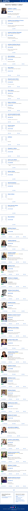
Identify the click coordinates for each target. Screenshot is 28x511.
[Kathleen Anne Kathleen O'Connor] (4, 23)
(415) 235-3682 (10, 231)
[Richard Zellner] (4, 128)
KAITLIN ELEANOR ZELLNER (14, 114)
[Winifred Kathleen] (4, 185)
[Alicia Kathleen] (4, 58)
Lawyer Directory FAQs (19, 497)
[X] (16, 507)
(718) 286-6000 (10, 162)
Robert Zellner (11, 194)
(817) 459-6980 (10, 35)
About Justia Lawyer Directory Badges (20, 496)
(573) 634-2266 (10, 59)
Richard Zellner (11, 125)
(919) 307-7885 (10, 268)
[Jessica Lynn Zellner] (4, 162)
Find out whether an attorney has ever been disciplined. (6, 497)
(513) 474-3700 (10, 393)
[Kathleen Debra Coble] (4, 342)
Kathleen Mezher (12, 390)
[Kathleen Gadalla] (4, 255)
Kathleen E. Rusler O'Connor (14, 314)
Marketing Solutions (14, 509)
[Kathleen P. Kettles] (4, 467)
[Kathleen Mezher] (4, 392)
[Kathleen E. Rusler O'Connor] (4, 317)
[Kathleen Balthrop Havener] (4, 480)
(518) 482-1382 (10, 186)
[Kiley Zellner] (4, 70)
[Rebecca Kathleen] (4, 105)
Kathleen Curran (11, 378)
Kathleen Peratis (11, 302)
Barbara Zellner (11, 171)
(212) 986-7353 (10, 468)
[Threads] (14, 507)
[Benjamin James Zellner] (4, 81)
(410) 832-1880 (10, 354)
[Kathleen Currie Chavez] (4, 330)
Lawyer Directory (4, 2)
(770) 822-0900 (10, 105)
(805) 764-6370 (10, 455)
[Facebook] (12, 507)
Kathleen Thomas (12, 365)
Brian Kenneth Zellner (13, 205)
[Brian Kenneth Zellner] (4, 208)
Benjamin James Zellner (13, 79)
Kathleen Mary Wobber (13, 352)
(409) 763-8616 (10, 406)
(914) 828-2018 (10, 82)
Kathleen (10, 137)
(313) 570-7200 (10, 151)
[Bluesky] (15, 507)
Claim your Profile (18, 498)
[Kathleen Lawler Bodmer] (4, 442)
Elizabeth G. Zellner (12, 148)
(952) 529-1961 (10, 317)
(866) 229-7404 (10, 11)
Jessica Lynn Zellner (12, 159)
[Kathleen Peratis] (4, 305)
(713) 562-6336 (10, 23)
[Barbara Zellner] (4, 174)
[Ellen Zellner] (4, 93)
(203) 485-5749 (10, 117)
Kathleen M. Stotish (12, 415)
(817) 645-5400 (10, 47)
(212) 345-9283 (10, 174)
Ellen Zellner (11, 90)
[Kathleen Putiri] (4, 268)
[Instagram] (13, 507)
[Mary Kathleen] (4, 219)
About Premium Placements (20, 499)
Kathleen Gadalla (12, 252)
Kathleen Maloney (12, 240)
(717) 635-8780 (10, 255)
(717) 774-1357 (10, 208)
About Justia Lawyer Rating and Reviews (20, 501)
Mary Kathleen (11, 216)
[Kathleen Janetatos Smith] (4, 454)
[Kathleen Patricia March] (4, 292)
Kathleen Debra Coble (13, 339)
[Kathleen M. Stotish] (4, 417)
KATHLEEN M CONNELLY (13, 427)
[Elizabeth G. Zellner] (4, 151)
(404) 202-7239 (10, 93)
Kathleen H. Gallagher (13, 278)
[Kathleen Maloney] (4, 243)
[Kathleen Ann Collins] (4, 405)
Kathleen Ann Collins (12, 402)
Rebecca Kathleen (12, 102)
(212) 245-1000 (10, 305)
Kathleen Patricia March (13, 290)
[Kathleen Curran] (4, 380)
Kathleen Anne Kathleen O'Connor (16, 20)
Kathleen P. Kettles (12, 465)
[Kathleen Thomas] (4, 368)
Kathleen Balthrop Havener (14, 477)
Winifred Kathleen (12, 182)
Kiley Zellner (11, 67)
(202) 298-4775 (10, 480)
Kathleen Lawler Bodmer (13, 439)
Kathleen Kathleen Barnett (14, 44)
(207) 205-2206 (10, 243)
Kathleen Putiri (11, 265)
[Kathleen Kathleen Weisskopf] (4, 35)
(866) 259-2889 (10, 293)
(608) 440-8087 (10, 380)
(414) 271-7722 (10, 71)
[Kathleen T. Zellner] (4, 11)
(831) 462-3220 (10, 442)
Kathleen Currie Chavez (13, 327)
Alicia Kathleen (11, 56)
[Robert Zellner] (4, 196)
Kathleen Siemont (12, 228)
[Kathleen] (4, 139)
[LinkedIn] (10, 507)
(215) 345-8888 (10, 368)
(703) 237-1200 (10, 418)
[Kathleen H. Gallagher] (4, 280)
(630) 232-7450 (10, 330)
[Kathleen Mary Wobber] (4, 354)
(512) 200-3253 (10, 343)
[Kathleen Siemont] (4, 230)
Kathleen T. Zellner (12, 8)
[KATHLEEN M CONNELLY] (4, 430)
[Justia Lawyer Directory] (6, 1)
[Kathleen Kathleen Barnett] (4, 47)
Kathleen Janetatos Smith (14, 452)
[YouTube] (11, 507)
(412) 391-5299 (10, 219)
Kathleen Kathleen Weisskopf (14, 32)
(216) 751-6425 (10, 128)
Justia (0, 2)
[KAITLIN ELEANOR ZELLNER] (4, 116)
